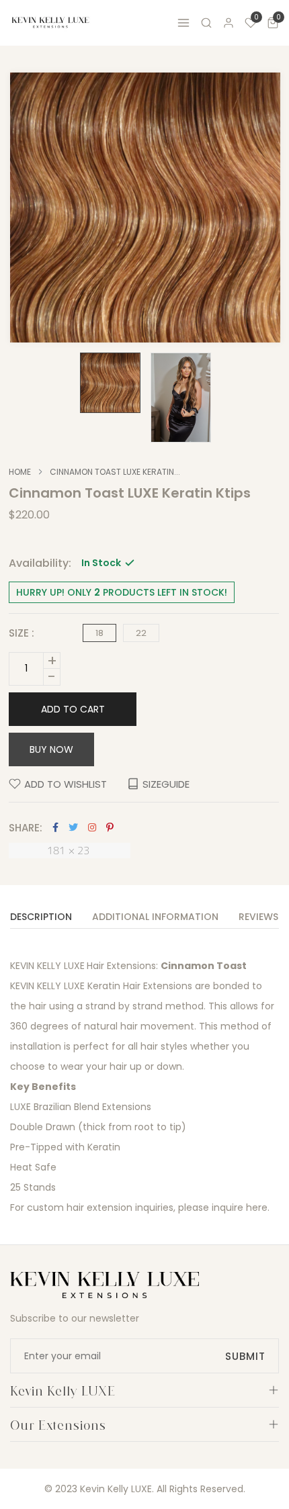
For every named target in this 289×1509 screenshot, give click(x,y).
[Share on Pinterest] (110, 827)
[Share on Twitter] (73, 827)
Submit (245, 1356)
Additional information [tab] (155, 917)
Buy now (51, 749)
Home (20, 472)
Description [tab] (41, 917)
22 (141, 633)
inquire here (239, 1207)
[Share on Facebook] (55, 827)
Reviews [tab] (258, 917)
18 (99, 633)
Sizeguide (166, 784)
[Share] (92, 827)
